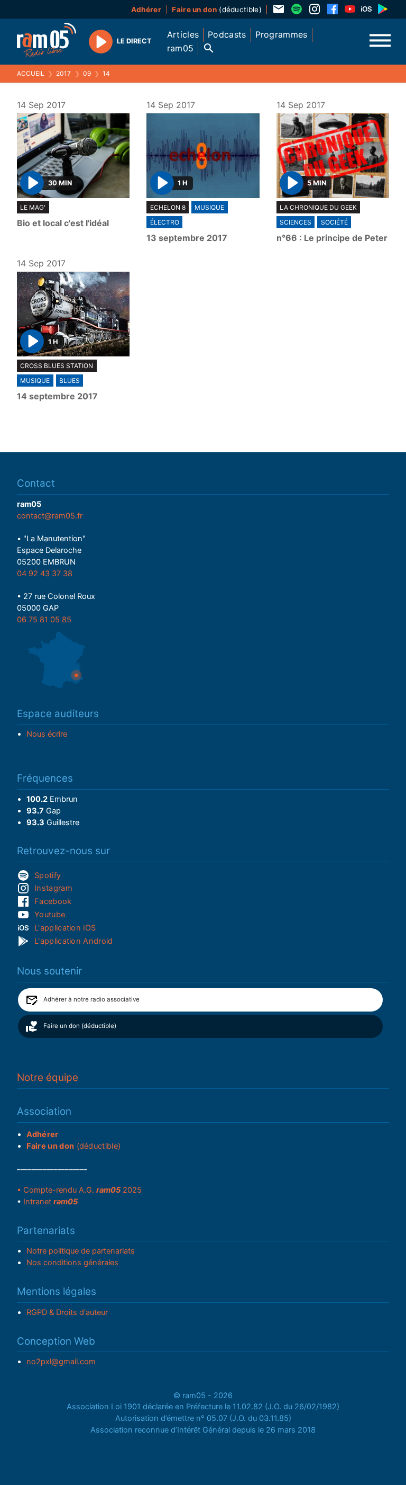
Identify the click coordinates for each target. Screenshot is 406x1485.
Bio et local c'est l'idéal (63, 223)
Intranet (50, 1201)
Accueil (30, 73)
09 (87, 73)
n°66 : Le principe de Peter (331, 238)
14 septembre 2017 (57, 396)
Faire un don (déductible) (79, 1026)
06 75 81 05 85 (44, 619)
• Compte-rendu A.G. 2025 (79, 1190)
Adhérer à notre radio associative (91, 999)
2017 (63, 73)
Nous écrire (46, 734)
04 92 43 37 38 (44, 573)
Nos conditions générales (72, 1262)
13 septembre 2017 (186, 238)
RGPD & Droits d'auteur (67, 1312)
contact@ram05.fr (49, 516)
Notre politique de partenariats (80, 1251)
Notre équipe (47, 1077)
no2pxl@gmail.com (61, 1361)
